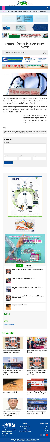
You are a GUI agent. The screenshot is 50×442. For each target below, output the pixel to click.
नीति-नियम (46, 428)
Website (35, 156)
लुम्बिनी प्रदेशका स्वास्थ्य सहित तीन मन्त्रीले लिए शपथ (23, 278)
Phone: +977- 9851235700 (25, 432)
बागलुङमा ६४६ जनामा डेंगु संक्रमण (19, 305)
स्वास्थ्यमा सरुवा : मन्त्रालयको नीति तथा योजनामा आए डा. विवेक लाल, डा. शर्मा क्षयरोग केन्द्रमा (28, 297)
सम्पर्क (47, 432)
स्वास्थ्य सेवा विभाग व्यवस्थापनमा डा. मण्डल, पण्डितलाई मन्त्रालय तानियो (27, 270)
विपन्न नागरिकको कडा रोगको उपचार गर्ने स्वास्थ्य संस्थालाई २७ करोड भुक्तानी (36, 393)
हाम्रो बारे (46, 430)
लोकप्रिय (28, 266)
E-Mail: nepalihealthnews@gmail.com (24, 429)
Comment (6, 142)
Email (20, 156)
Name (5, 156)
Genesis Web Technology (31, 440)
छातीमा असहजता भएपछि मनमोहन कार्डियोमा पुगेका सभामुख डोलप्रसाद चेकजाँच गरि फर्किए (11, 414)
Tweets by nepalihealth (9, 325)
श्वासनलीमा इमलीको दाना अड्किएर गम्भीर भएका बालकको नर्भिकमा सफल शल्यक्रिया (31, 11)
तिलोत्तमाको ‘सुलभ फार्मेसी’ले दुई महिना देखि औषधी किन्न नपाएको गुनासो (36, 413)
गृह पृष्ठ (47, 426)
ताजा (19, 266)
